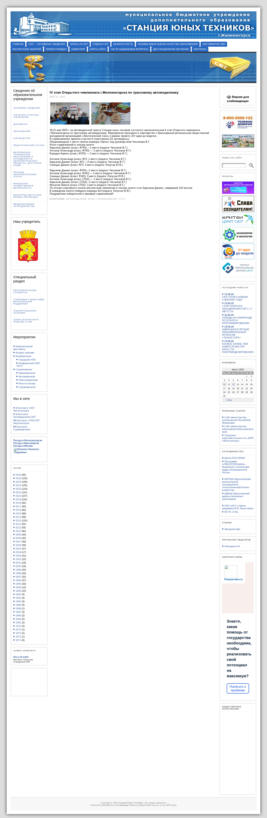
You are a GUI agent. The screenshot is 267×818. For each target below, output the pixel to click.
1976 (18, 626)
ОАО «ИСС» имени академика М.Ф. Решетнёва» (238, 507)
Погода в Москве (23, 446)
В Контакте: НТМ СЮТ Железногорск (26, 422)
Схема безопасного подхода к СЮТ (26, 321)
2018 (18, 503)
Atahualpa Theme (127, 805)
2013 (18, 520)
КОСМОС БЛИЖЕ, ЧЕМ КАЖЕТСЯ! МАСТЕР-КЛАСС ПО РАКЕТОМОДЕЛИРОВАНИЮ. (238, 347)
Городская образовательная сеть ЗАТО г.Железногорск (238, 438)
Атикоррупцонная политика (24, 312)
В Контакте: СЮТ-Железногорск (24, 409)
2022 (18, 489)
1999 (18, 569)
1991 (18, 598)
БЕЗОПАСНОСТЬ (123, 44)
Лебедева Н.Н (232, 546)
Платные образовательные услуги (25, 174)
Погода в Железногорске (27, 440)
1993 (18, 591)
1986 (18, 615)
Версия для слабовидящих (238, 99)
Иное (91, 199)
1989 (18, 605)
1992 (18, 594)
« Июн (229, 400)
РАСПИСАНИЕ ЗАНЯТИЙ (27, 49)
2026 (18, 474)
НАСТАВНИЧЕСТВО (213, 44)
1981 (18, 622)
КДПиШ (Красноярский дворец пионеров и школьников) (236, 496)
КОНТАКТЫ (200, 49)
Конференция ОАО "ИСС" (28, 364)
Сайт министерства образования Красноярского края (238, 429)
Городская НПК (27, 359)
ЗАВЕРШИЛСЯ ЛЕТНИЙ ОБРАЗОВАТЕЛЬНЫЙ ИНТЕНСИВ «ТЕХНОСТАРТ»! (235, 332)
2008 (18, 538)
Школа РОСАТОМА (234, 458)
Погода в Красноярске (26, 443)
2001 (18, 562)
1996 (18, 580)
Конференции (23, 356)
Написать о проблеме (238, 688)
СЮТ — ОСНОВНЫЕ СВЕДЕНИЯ (46, 44)
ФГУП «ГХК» (231, 512)
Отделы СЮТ (100, 44)
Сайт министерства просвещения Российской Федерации (236, 420)
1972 (18, 636)
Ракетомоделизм (28, 380)
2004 (18, 552)
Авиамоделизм (26, 373)
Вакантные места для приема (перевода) (27, 196)
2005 (18, 548)
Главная (18, 44)
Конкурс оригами (24, 352)
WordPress (107, 805)
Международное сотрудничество (24, 205)
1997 (18, 576)
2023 (18, 485)
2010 (18, 531)
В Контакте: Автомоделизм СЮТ (24, 415)
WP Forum (171, 805)
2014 (18, 517)
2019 (18, 499)
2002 (18, 559)
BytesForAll (144, 805)
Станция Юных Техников (130, 803)
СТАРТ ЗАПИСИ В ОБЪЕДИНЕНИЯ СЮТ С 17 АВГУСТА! (237, 307)
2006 (18, 545)
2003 (18, 555)
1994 (18, 587)
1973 (18, 633)
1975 (18, 629)
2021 (18, 492)
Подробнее (20, 452)
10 (224, 384)
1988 (18, 608)
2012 (18, 524)
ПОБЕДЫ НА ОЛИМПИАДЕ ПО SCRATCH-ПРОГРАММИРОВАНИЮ (237, 319)
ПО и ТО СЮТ (21, 657)
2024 (18, 482)
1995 (18, 584)
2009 (18, 534)
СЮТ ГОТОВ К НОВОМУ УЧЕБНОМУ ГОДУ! (235, 297)
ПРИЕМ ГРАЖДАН (56, 49)
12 (233, 384)
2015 (18, 513)
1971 (18, 640)
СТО (121, 199)
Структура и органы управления (26, 116)
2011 (18, 527)
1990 (18, 601)
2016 (18, 510)
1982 (18, 619)
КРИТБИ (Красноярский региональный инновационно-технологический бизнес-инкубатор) (236, 484)
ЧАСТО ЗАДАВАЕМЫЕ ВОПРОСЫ (129, 49)
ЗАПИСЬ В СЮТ (79, 44)
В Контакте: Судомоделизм (21, 428)
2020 (18, 496)
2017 (18, 506)
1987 (18, 612)
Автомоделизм (26, 376)
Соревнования (23, 369)
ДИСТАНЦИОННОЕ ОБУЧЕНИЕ (171, 49)
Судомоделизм (26, 387)
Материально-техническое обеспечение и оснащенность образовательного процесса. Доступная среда (27, 158)
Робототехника (26, 383)
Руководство (21, 138)
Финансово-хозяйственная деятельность (23, 186)
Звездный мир (232, 529)
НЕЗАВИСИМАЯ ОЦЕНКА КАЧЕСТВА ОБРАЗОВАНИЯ (168, 44)
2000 (18, 566)
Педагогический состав (28, 145)
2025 (18, 478)
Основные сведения (26, 108)
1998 (18, 573)
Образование (21, 131)
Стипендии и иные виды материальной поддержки (28, 301)
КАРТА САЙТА (98, 49)
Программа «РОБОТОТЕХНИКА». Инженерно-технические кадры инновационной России (236, 467)
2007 (18, 541)
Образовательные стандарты (25, 291)
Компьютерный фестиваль (23, 348)
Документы (20, 124)
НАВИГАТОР (78, 49)
